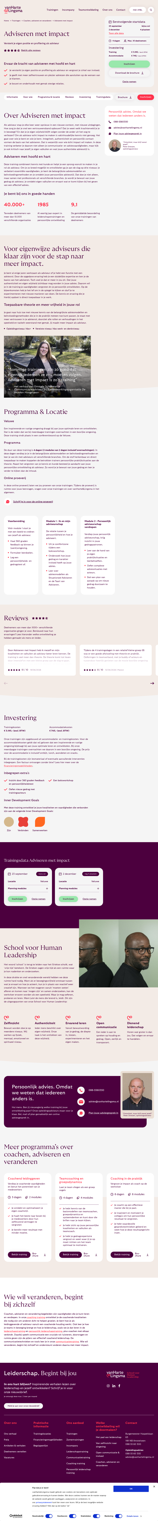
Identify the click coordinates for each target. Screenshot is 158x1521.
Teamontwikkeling (88, 10)
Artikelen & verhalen (15, 1446)
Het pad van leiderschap (108, 1437)
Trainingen (52, 10)
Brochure (123, 97)
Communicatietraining (78, 1457)
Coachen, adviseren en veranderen (37, 21)
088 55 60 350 (133, 1453)
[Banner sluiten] (154, 1486)
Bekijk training (19, 1254)
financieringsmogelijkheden (18, 766)
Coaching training (75, 1463)
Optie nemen (129, 82)
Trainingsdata (103, 97)
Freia (6, 1440)
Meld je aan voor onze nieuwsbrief (23, 1406)
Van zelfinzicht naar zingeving (106, 1445)
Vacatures (9, 1457)
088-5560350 (121, 122)
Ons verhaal (10, 1434)
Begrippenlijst (40, 1446)
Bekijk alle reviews (30, 50)
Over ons (107, 10)
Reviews (69, 97)
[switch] (72, 1516)
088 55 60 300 (133, 1444)
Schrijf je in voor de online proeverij (33, 501)
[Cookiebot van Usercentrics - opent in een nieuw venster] (16, 1516)
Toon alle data (116, 33)
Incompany (68, 10)
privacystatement (44, 1502)
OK (131, 1489)
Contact (120, 10)
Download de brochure (127, 73)
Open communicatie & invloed (107, 1454)
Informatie (12, 97)
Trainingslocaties (42, 1434)
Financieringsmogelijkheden (47, 1440)
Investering (85, 97)
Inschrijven (129, 64)
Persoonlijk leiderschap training (78, 1471)
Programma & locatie (49, 97)
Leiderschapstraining (77, 1451)
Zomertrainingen (75, 1440)
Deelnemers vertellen (15, 1451)
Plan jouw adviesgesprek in (128, 134)
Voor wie (27, 97)
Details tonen (132, 1516)
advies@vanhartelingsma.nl (128, 128)
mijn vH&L (137, 10)
